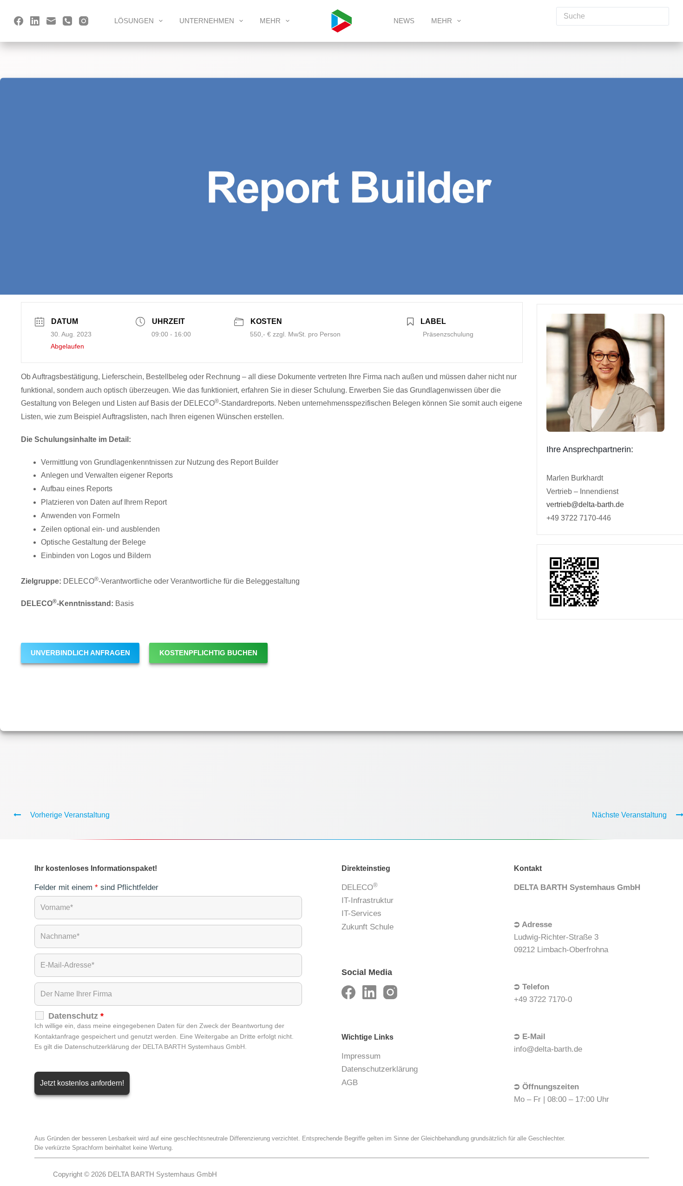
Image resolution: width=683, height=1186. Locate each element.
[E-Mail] (51, 21)
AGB (350, 1082)
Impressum (361, 1056)
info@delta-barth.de (548, 1049)
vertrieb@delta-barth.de (585, 505)
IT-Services (361, 913)
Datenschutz (76, 1016)
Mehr (270, 21)
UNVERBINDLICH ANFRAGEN (80, 653)
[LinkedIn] (34, 21)
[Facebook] (18, 21)
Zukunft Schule (368, 926)
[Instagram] (83, 21)
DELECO (360, 887)
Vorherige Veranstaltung (70, 815)
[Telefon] (67, 21)
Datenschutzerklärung (380, 1069)
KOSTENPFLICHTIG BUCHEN (208, 653)
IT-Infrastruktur (368, 900)
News (404, 21)
